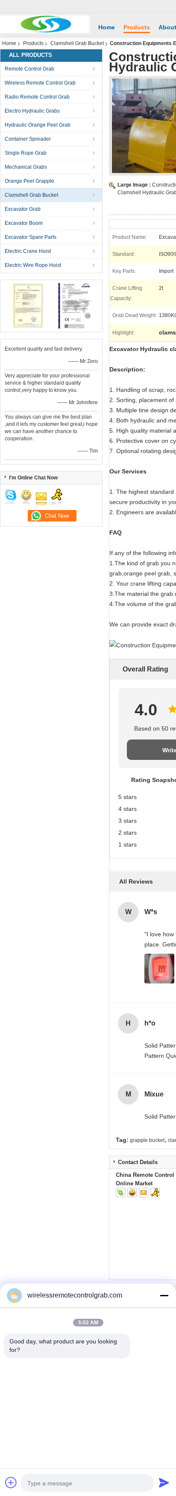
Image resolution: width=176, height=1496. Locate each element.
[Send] (164, 1482)
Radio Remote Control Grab (37, 97)
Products (136, 27)
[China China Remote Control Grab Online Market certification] (28, 306)
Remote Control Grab (29, 69)
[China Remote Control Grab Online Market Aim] (155, 1192)
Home (106, 27)
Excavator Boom (24, 223)
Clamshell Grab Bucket (77, 43)
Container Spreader (28, 139)
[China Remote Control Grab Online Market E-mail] (143, 1192)
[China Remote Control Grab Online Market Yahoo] (132, 1192)
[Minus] (164, 1295)
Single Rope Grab (26, 153)
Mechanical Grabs (26, 167)
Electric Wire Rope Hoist (33, 265)
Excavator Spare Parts (30, 237)
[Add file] (11, 1482)
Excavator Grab (23, 209)
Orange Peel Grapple (29, 181)
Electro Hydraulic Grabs (32, 111)
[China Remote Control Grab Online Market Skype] (120, 1192)
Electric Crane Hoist (28, 251)
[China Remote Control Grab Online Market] (45, 24)
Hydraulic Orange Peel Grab (37, 125)
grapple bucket (147, 1140)
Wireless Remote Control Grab (40, 83)
